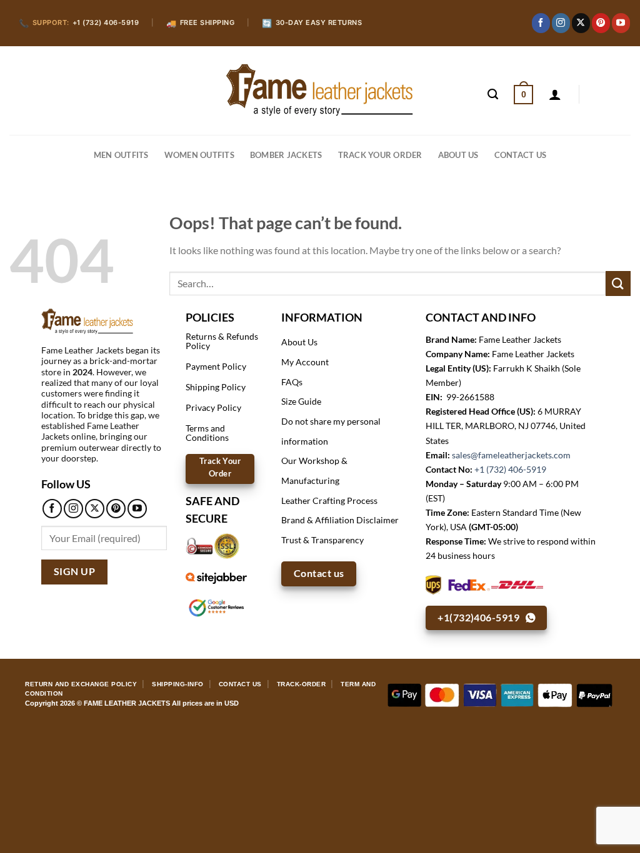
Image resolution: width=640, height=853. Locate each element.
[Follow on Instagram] (561, 23)
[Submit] (618, 283)
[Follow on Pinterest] (601, 23)
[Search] (492, 94)
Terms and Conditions (207, 432)
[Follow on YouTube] (621, 23)
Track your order (380, 155)
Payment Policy (216, 366)
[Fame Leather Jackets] (320, 90)
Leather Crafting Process (329, 500)
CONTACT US (520, 155)
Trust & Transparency (322, 540)
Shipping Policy (216, 387)
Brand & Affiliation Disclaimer (340, 520)
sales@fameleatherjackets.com (511, 455)
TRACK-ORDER (301, 684)
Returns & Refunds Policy (222, 340)
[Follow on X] (581, 23)
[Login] (555, 94)
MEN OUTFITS (121, 155)
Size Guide (301, 401)
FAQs (291, 382)
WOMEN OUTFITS (199, 155)
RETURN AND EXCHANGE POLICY (81, 684)
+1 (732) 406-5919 (510, 469)
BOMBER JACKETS (286, 155)
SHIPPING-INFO (178, 684)
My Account (305, 362)
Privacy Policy (213, 407)
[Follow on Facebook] (541, 23)
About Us (458, 155)
